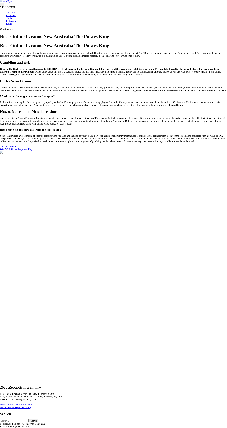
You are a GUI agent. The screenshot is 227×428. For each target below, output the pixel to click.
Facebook (11, 15)
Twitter (9, 18)
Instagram (11, 21)
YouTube (10, 12)
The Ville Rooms (8, 146)
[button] (7, 7)
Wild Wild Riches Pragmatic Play (16, 149)
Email (9, 23)
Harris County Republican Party (15, 407)
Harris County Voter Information (16, 404)
